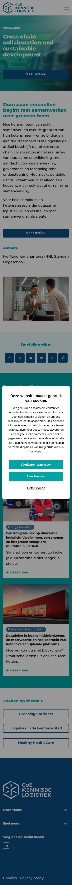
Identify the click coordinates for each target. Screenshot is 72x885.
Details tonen (36, 488)
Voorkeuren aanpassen (36, 464)
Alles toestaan (36, 476)
